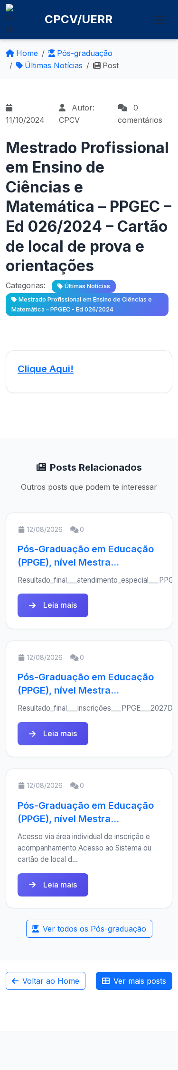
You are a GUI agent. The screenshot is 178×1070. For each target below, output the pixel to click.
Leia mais (60, 605)
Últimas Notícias (54, 65)
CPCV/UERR (78, 19)
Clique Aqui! (46, 369)
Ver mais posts (139, 981)
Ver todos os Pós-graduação (94, 928)
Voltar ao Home (50, 981)
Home (27, 53)
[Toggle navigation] (159, 20)
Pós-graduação (84, 53)
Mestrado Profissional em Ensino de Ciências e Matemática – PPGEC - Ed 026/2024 (81, 304)
